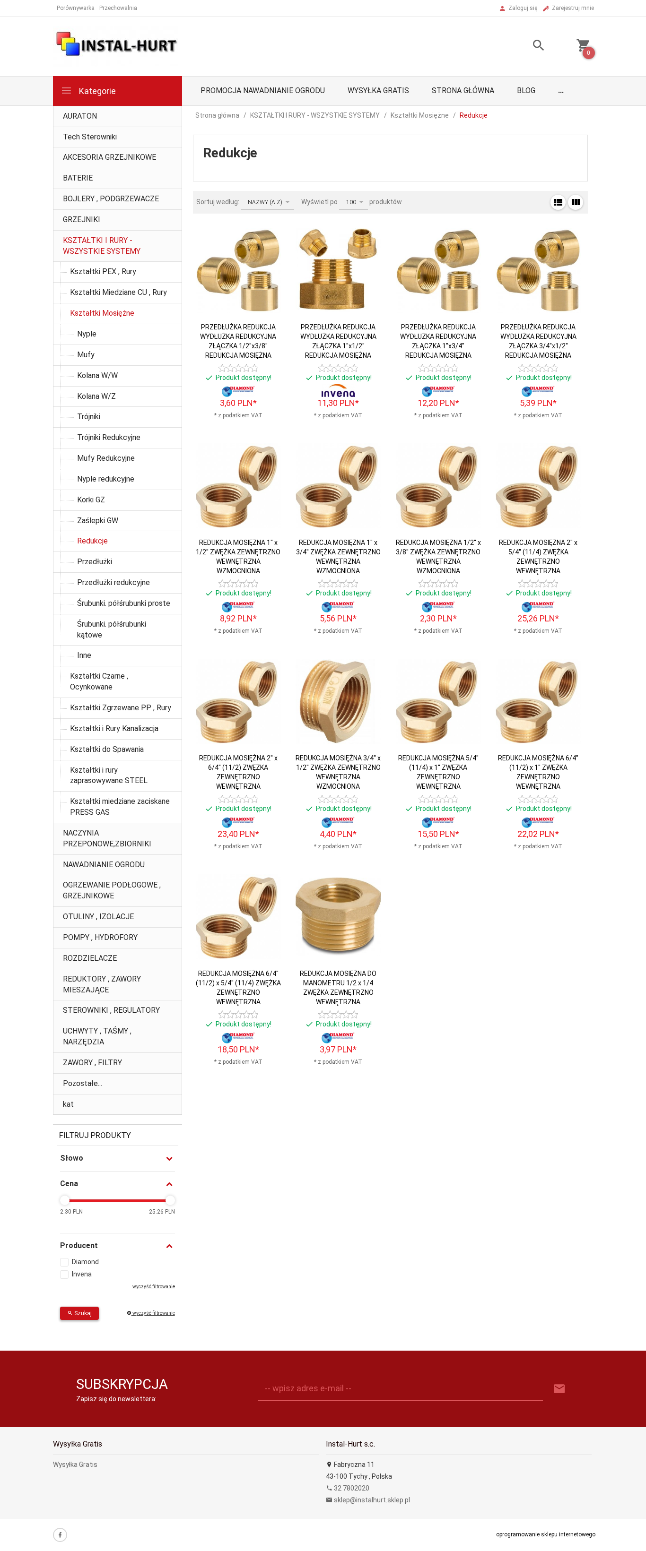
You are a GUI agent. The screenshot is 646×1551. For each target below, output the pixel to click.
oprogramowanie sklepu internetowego (545, 1534)
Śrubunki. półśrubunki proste (123, 603)
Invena (82, 1274)
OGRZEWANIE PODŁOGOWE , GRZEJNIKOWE (112, 890)
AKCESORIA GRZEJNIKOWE (109, 157)
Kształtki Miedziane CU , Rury (118, 292)
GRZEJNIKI (81, 219)
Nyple (86, 333)
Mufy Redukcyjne (106, 458)
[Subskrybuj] (559, 1389)
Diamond (85, 1262)
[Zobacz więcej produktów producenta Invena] (338, 390)
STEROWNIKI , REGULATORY (111, 1010)
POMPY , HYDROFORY (100, 937)
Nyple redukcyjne (105, 478)
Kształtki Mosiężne (102, 313)
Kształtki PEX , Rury (103, 271)
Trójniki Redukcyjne (108, 437)
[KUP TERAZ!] (266, 303)
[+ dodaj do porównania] (266, 275)
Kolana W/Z (96, 396)
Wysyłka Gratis (378, 90)
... (561, 90)
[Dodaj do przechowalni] (266, 253)
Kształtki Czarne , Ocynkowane (99, 681)
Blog (526, 90)
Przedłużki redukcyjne (113, 582)
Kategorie (96, 91)
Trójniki (88, 416)
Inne (84, 655)
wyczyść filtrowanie (153, 1313)
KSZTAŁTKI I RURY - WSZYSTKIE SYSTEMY (101, 246)
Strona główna (463, 90)
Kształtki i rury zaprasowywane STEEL (109, 775)
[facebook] (60, 1535)
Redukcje (92, 540)
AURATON (80, 116)
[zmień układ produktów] (558, 202)
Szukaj (82, 1313)
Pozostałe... (82, 1083)
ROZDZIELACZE (90, 958)
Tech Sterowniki (90, 136)
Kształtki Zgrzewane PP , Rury (120, 707)
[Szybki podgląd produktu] (266, 231)
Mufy (86, 354)
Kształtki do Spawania (107, 749)
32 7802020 (350, 1488)
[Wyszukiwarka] (527, 46)
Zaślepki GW (97, 520)
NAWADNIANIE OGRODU (104, 864)
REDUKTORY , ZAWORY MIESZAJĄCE (102, 984)
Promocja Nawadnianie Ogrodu (263, 90)
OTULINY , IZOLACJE (98, 916)
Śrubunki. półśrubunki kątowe (111, 629)
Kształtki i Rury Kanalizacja (114, 728)
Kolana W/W (97, 375)
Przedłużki (94, 561)
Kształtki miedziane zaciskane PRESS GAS (120, 807)
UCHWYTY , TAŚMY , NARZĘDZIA (97, 1036)
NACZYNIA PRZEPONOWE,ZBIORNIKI (107, 838)
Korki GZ (91, 499)
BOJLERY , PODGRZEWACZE (111, 198)
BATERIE (78, 177)
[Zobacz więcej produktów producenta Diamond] (238, 390)
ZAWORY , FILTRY (92, 1062)
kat (68, 1104)
